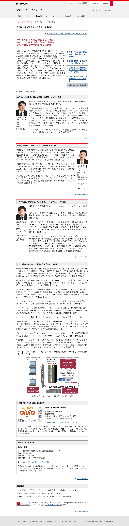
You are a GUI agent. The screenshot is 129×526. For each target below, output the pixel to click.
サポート (28, 16)
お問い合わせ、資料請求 (77, 85)
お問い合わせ (108, 10)
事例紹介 (30, 22)
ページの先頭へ (82, 138)
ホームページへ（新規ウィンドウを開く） (62, 423)
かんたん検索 (80, 16)
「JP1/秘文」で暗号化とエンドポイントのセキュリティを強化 (78, 70)
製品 (20, 16)
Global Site (95, 3)
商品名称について (52, 521)
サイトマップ (97, 10)
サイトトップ (20, 22)
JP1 (20, 493)
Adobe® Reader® (51, 505)
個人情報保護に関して (37, 521)
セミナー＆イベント (53, 16)
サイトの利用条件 (21, 521)
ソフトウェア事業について (68, 521)
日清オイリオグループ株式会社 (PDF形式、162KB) (67, 34)
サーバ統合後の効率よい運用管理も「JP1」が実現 (78, 79)
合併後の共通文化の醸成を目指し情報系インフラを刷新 (78, 54)
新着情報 (67, 16)
